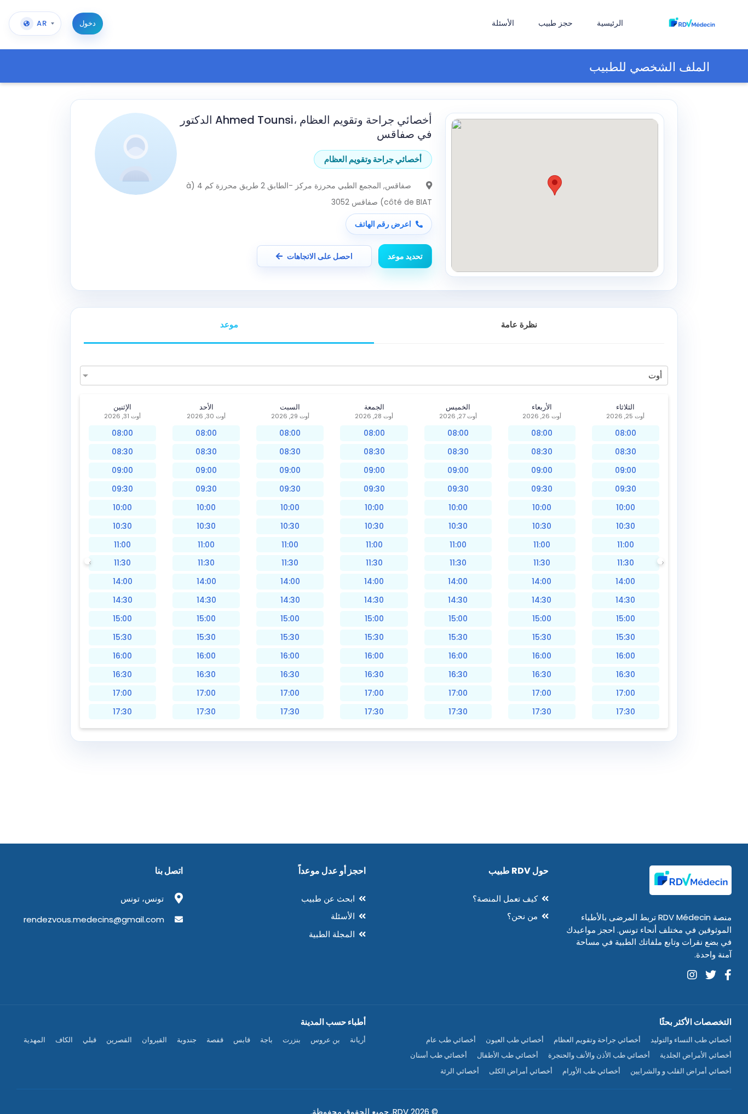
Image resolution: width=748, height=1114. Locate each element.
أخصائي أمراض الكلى (521, 1071)
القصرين (119, 1040)
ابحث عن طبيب (328, 898)
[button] (555, 185)
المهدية (34, 1040)
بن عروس (325, 1040)
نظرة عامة (519, 324)
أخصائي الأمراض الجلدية (696, 1055)
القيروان (154, 1040)
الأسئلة (343, 916)
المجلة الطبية (332, 934)
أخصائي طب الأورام (591, 1071)
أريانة (358, 1040)
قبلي (89, 1040)
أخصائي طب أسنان (438, 1055)
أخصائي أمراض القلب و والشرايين (681, 1071)
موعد (229, 324)
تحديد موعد (405, 256)
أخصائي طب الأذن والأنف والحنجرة (599, 1055)
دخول (87, 23)
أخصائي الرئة (459, 1071)
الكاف (64, 1040)
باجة (266, 1040)
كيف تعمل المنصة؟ (505, 898)
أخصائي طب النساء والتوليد (691, 1040)
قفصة (214, 1040)
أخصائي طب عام (451, 1040)
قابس (241, 1040)
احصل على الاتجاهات (320, 256)
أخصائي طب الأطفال (507, 1055)
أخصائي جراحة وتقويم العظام (597, 1040)
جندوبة (187, 1040)
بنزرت (292, 1040)
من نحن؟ (522, 916)
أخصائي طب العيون (515, 1040)
